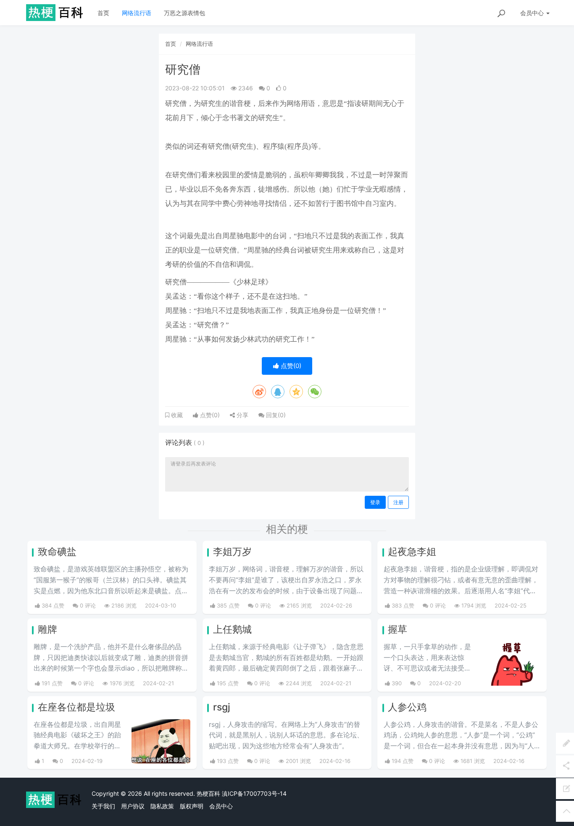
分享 (241, 414)
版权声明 (191, 806)
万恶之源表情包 (184, 12)
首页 (103, 12)
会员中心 (221, 806)
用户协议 (133, 806)
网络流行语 (136, 12)
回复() (275, 414)
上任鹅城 (232, 629)
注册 (398, 502)
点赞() (290, 366)
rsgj (221, 707)
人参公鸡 (407, 707)
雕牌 (47, 629)
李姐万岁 (232, 552)
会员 (532, 12)
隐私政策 (162, 806)
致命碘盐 (57, 552)
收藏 (176, 415)
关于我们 (103, 806)
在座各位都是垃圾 (76, 707)
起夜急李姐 (412, 552)
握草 (397, 629)
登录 (375, 502)
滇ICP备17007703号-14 (254, 793)
